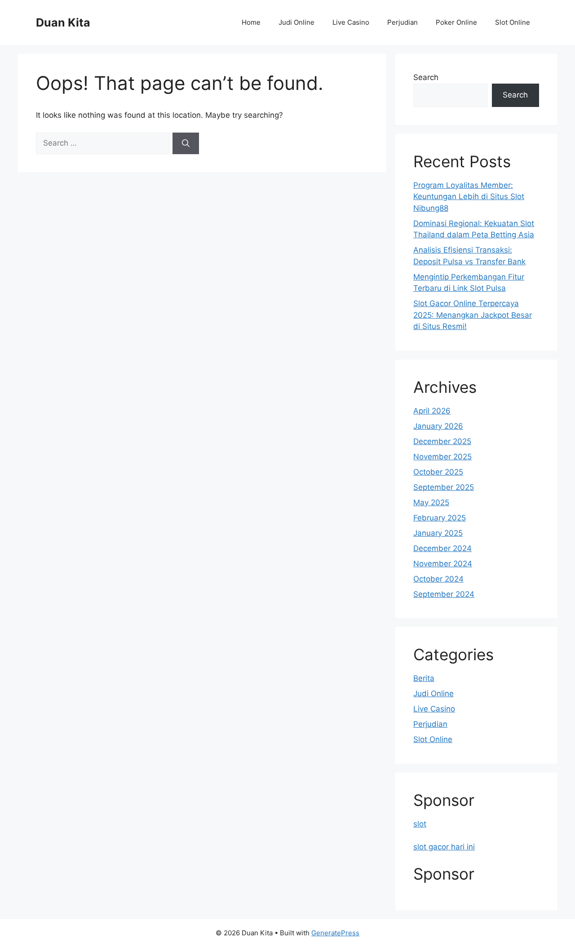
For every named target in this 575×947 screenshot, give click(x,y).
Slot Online (512, 22)
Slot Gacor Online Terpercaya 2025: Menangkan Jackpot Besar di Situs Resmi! (472, 315)
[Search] (185, 143)
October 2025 (438, 471)
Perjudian (402, 22)
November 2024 (442, 563)
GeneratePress (335, 933)
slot (419, 823)
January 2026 (438, 426)
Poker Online (456, 22)
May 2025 (431, 502)
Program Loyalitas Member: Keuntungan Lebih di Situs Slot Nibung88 (468, 197)
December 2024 (442, 548)
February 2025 (439, 517)
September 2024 (443, 594)
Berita (423, 678)
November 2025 (442, 456)
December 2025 (442, 441)
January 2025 (438, 533)
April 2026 (432, 410)
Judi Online (296, 22)
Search (425, 77)
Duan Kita (63, 22)
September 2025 (443, 487)
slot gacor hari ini (444, 846)
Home (251, 22)
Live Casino (350, 22)
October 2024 (438, 578)
